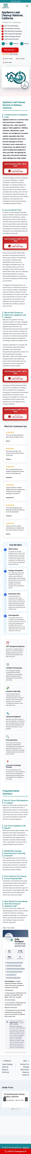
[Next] (26, 1099)
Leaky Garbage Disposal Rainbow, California (7, 1066)
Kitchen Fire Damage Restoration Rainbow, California (24, 1068)
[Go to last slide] (4, 1099)
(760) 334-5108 (15, 1)
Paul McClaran (10, 1100)
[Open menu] (27, 5)
